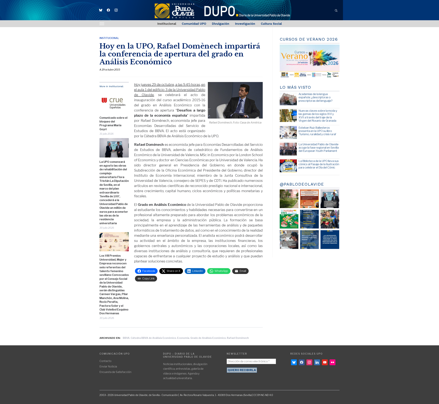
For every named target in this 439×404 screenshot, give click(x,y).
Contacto (105, 361)
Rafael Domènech (238, 337)
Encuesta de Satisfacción (115, 372)
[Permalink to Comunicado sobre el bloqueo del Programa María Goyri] (114, 101)
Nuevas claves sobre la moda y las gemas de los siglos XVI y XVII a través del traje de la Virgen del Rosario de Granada (318, 115)
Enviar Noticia (108, 366)
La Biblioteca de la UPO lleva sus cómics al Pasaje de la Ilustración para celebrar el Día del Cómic (319, 164)
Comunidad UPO (194, 23)
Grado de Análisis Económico (208, 337)
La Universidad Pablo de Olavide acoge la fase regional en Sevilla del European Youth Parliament (319, 148)
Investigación (245, 23)
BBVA (126, 337)
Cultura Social (271, 23)
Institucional (166, 23)
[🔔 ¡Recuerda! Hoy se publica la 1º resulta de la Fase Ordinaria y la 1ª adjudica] (330, 219)
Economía (183, 337)
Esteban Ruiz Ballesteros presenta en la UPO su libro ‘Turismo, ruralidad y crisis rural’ (317, 131)
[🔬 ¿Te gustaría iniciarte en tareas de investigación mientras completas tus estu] (309, 239)
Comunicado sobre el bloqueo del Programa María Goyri (113, 123)
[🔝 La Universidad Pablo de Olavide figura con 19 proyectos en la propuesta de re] (289, 239)
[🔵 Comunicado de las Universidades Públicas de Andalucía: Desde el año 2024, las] (330, 239)
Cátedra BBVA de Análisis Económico (153, 337)
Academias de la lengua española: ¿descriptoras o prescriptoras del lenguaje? (316, 97)
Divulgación (220, 23)
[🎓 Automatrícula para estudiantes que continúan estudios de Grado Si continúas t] (309, 219)
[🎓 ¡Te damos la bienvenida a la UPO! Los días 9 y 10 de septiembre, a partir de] (289, 219)
